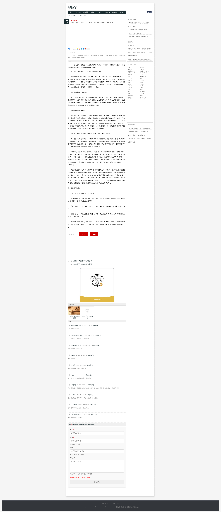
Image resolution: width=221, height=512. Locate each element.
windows (142, 91)
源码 (129, 89)
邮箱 (72, 437)
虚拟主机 (142, 98)
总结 (141, 80)
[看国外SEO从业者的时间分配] (74, 314)
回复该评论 (95, 325)
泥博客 (72, 7)
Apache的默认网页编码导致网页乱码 (138, 36)
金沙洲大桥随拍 (132, 26)
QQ (129, 93)
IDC (141, 89)
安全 (129, 74)
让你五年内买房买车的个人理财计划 (82, 261)
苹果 (129, 80)
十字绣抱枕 (74, 405)
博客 (129, 70)
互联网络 (78, 12)
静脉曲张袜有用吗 (76, 345)
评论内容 (73, 458)
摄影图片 (114, 12)
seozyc (73, 355)
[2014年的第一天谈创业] (87, 314)
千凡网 (73, 395)
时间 (83, 234)
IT (128, 91)
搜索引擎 (130, 72)
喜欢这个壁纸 (131, 45)
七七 (72, 375)
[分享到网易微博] (85, 49)
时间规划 (74, 21)
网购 (129, 87)
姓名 (72, 430)
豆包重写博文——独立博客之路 (136, 135)
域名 (129, 76)
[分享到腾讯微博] (81, 49)
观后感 (129, 95)
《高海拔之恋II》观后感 (134, 33)
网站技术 (85, 12)
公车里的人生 (143, 72)
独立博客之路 (131, 142)
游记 (141, 85)
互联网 (129, 85)
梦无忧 (73, 365)
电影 (129, 83)
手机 (141, 67)
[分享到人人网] (83, 49)
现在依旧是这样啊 (132, 56)
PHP (141, 95)
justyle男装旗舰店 (76, 325)
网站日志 (121, 12)
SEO (141, 70)
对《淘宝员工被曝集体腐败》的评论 (137, 30)
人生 (141, 74)
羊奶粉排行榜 (75, 415)
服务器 (141, 76)
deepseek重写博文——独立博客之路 (138, 131)
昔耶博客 (73, 385)
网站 (71, 448)
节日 (129, 78)
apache (142, 93)
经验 (141, 83)
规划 (94, 234)
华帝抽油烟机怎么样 (76, 335)
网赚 (141, 87)
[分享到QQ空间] (77, 49)
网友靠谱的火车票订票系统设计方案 (82, 264)
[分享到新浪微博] (79, 49)
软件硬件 (92, 12)
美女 (141, 78)
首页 (71, 12)
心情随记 (107, 12)
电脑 (129, 98)
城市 (129, 67)
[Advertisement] (97, 31)
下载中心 (100, 12)
